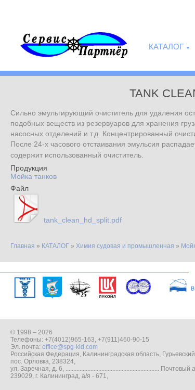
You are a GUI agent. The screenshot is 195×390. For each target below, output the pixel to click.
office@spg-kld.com (70, 346)
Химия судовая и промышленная (125, 246)
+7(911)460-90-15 (123, 339)
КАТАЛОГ (55, 246)
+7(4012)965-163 (70, 339)
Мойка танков (33, 176)
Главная (22, 246)
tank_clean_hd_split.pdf (83, 220)
